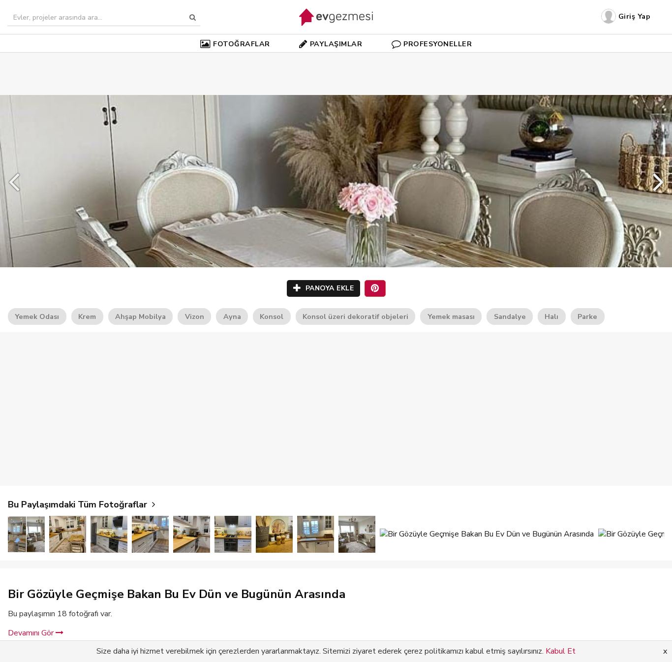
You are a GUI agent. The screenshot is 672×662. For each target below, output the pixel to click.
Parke (587, 316)
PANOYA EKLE (328, 288)
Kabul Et (561, 651)
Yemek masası (451, 316)
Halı (551, 316)
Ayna (232, 316)
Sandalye (510, 316)
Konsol (271, 316)
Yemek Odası (37, 316)
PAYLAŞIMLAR (336, 44)
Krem (87, 316)
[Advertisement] (336, 59)
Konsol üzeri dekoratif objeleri (355, 316)
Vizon (194, 316)
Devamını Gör (32, 633)
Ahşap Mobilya (140, 316)
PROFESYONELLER (437, 44)
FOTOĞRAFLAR (241, 44)
